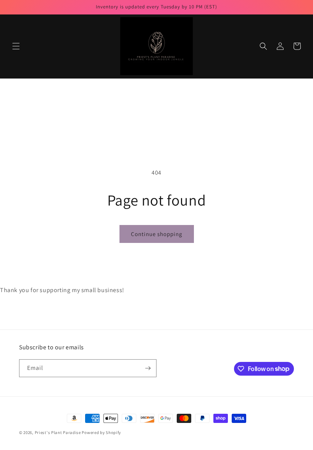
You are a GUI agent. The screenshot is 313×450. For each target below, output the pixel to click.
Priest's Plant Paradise (58, 432)
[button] (16, 46)
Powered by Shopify (101, 432)
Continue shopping (156, 234)
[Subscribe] (147, 368)
